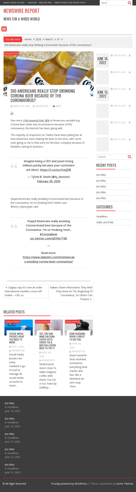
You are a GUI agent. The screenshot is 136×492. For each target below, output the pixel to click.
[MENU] (4, 28)
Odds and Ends (45, 2)
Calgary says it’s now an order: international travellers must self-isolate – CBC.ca (24, 291)
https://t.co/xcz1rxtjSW (55, 170)
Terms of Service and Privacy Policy (70, 2)
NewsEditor (41, 106)
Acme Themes (125, 483)
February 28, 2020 (48, 181)
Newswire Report (21, 10)
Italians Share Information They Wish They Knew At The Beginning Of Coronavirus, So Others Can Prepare (71, 293)
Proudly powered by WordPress (69, 483)
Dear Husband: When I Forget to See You (77, 336)
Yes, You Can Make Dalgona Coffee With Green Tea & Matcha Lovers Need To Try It (47, 341)
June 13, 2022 (102, 94)
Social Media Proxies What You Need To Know (16, 338)
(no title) (101, 174)
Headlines (32, 2)
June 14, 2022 (102, 60)
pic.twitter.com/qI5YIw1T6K (48, 238)
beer (58, 106)
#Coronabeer (48, 234)
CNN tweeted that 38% (36, 120)
